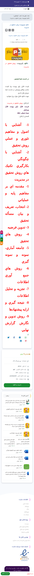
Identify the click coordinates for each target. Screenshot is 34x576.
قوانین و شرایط (25, 532)
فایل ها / (24, 16)
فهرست (25, 9)
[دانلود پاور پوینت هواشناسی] (26, 434)
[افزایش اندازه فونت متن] (13, 30)
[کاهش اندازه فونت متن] (9, 30)
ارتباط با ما (26, 515)
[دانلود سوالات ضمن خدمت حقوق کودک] (26, 467)
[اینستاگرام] (1, 232)
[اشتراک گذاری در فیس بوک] (14, 337)
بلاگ (27, 509)
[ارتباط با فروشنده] (6, 30)
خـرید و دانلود (17, 385)
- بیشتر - (7, 396)
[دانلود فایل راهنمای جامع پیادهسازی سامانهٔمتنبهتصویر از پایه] (22, 443)
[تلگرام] (1, 236)
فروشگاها (26, 512)
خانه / (28, 16)
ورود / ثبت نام (8, 9)
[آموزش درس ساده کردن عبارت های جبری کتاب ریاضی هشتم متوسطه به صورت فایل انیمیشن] (27, 403)
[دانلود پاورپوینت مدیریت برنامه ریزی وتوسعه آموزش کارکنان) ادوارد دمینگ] (27, 426)
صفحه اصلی (26, 504)
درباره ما (27, 524)
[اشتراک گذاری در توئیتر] (8, 337)
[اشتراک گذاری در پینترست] (26, 341)
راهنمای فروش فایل (24, 527)
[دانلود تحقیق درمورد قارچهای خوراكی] (26, 451)
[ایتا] (1, 243)
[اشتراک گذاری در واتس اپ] (26, 337)
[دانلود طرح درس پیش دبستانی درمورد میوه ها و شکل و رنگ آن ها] (27, 418)
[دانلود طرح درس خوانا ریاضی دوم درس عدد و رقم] (26, 459)
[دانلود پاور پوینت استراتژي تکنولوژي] (26, 410)
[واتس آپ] (1, 239)
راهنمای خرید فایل (24, 529)
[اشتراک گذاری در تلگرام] (20, 337)
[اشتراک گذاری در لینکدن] (21, 341)
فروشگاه (27, 507)
